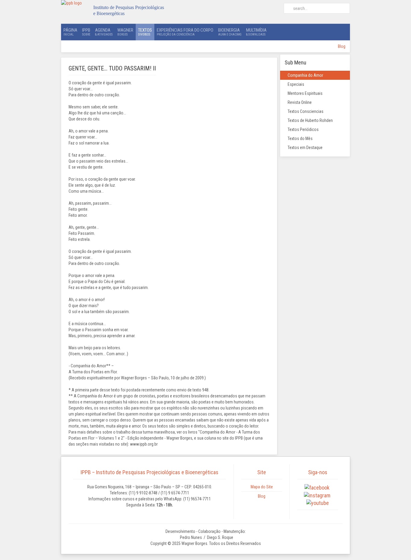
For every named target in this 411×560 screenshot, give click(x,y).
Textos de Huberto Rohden (310, 120)
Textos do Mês (300, 138)
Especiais (296, 84)
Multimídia (256, 31)
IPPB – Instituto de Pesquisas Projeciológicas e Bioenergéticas (149, 472)
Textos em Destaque (305, 147)
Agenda (104, 31)
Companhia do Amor (305, 75)
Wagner (125, 31)
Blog (341, 46)
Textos (145, 31)
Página (70, 31)
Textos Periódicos (303, 129)
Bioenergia (229, 31)
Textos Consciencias (305, 111)
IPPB (86, 31)
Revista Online (300, 102)
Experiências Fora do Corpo (185, 31)
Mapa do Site (262, 486)
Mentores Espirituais (305, 93)
